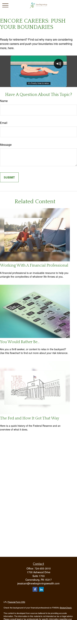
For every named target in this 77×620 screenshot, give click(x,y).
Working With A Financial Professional (34, 265)
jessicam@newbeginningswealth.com (38, 583)
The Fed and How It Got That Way (29, 418)
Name (4, 101)
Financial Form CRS (16, 601)
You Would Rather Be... (20, 342)
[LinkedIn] (41, 589)
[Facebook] (35, 589)
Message (6, 145)
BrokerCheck (66, 607)
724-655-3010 (43, 568)
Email (3, 123)
